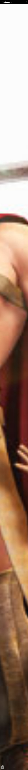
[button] (1, 2)
